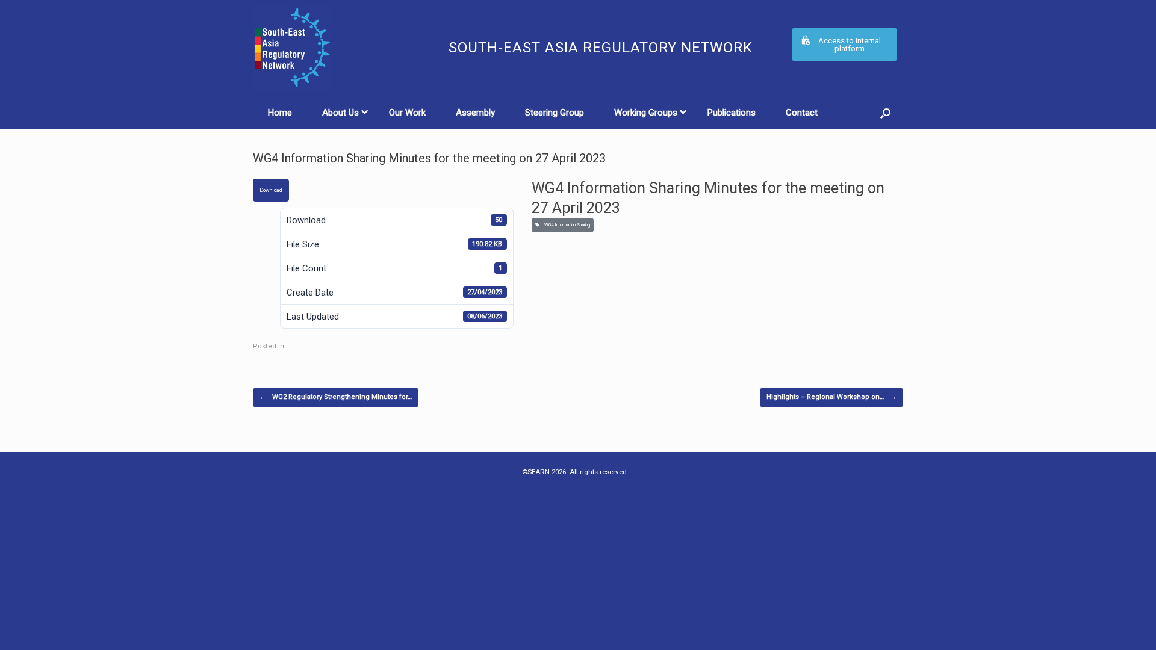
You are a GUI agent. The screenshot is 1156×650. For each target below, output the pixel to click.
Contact (802, 112)
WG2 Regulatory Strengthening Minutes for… (335, 397)
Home (280, 112)
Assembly (475, 112)
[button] (885, 112)
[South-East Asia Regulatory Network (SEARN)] (343, 48)
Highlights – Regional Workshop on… (831, 397)
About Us (340, 112)
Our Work (407, 112)
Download (270, 190)
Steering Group (554, 112)
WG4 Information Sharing (566, 225)
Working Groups (645, 112)
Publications (731, 112)
